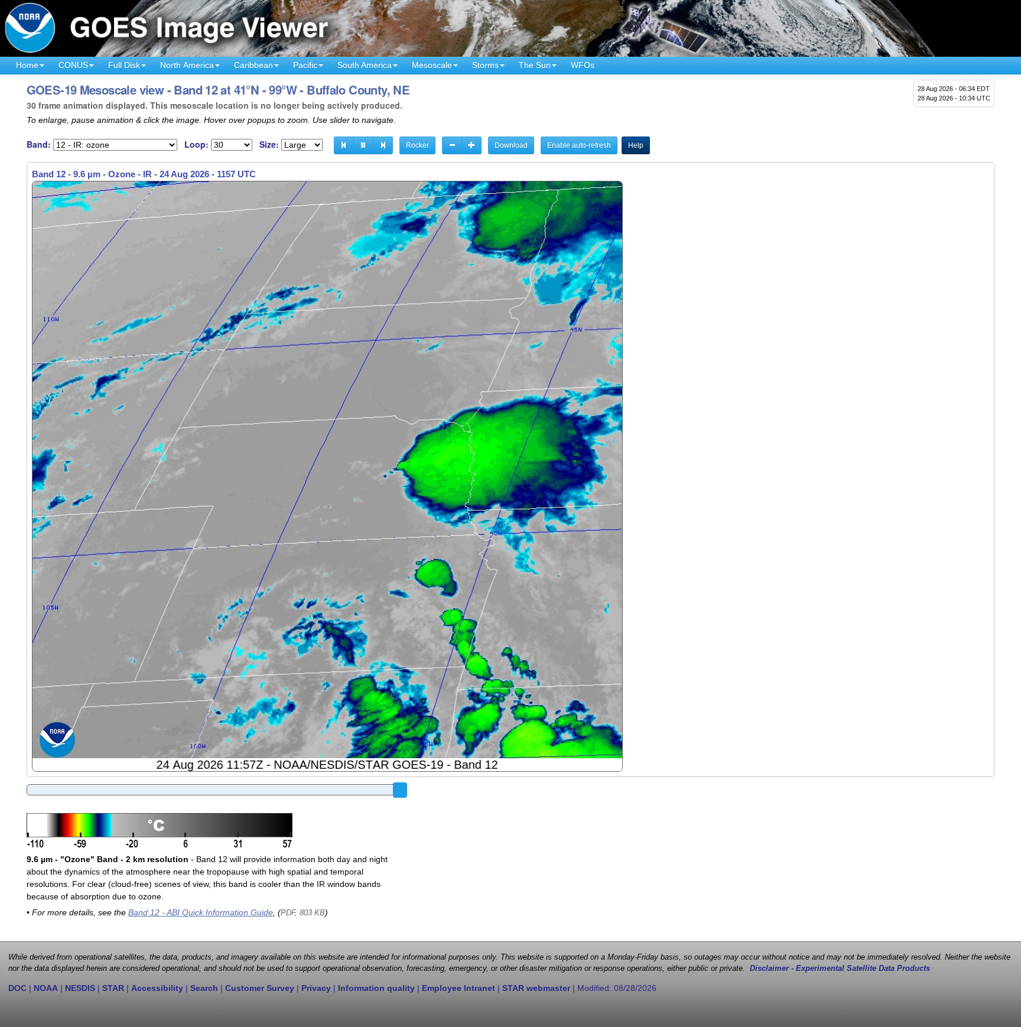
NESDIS (80, 988)
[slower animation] (452, 145)
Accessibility (157, 988)
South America (364, 65)
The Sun (535, 65)
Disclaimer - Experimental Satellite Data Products (840, 968)
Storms (485, 65)
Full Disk (124, 65)
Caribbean (253, 65)
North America (187, 65)
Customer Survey (259, 988)
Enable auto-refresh (579, 145)
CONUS (73, 65)
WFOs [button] (582, 65)
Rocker (417, 145)
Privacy (316, 988)
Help (635, 145)
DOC (17, 988)
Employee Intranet (458, 988)
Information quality (376, 988)
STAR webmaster (536, 988)
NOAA (46, 988)
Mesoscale (432, 65)
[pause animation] (363, 145)
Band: (39, 144)
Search (204, 988)
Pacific (305, 65)
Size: (269, 144)
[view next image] (383, 145)
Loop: (196, 144)
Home (27, 65)
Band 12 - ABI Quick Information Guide (200, 912)
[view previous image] (344, 145)
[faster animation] (471, 145)
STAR (113, 988)
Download (511, 145)
